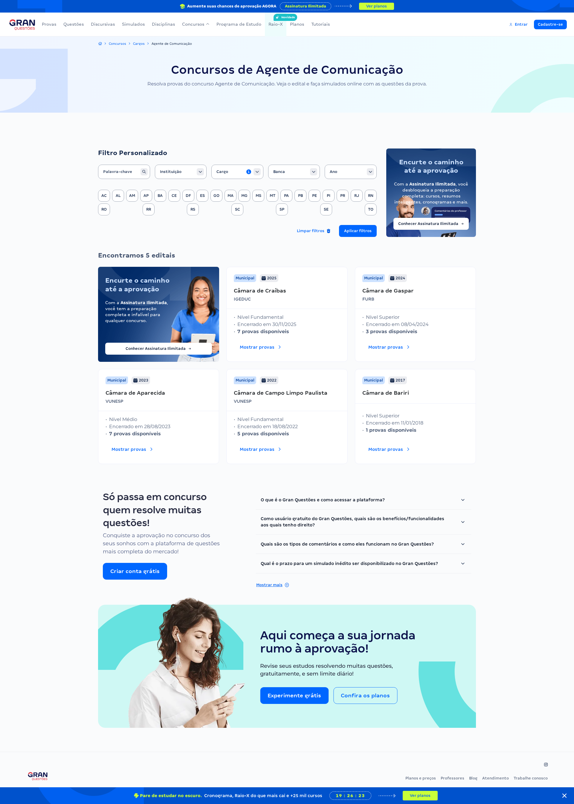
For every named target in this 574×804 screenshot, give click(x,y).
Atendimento (495, 778)
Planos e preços (420, 778)
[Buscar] (144, 171)
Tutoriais (320, 24)
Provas (49, 24)
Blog (473, 778)
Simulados (133, 24)
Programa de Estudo (238, 24)
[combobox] (181, 172)
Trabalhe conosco (531, 778)
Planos (297, 24)
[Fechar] (564, 795)
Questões (73, 24)
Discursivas (103, 24)
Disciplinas (163, 24)
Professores (452, 778)
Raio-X (275, 21)
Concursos (193, 24)
